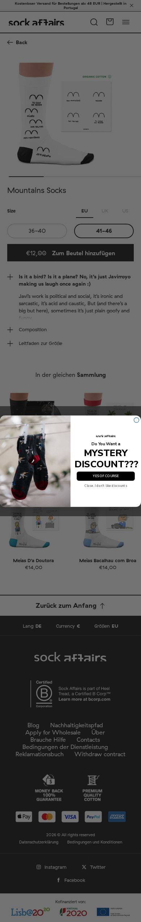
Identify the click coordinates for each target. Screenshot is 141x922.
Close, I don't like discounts (106, 485)
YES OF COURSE (106, 476)
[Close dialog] (136, 419)
